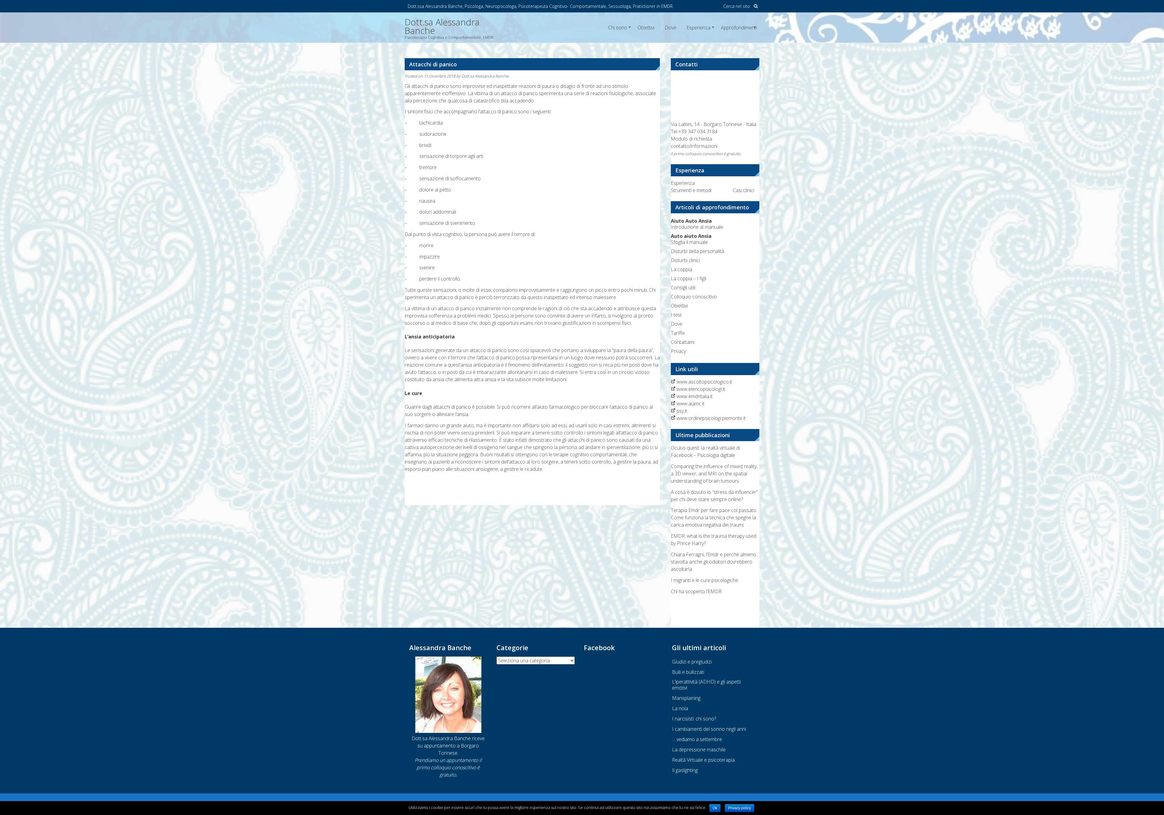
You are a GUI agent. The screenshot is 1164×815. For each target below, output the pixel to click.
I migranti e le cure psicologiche (704, 580)
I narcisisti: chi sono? (694, 719)
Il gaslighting (685, 770)
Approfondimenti (739, 27)
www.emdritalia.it (695, 396)
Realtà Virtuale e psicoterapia (703, 760)
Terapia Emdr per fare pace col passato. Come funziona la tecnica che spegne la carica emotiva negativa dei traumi (714, 517)
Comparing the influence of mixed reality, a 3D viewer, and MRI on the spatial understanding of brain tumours (714, 473)
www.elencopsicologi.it (701, 389)
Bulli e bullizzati (688, 672)
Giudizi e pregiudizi (692, 662)
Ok (715, 808)
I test (676, 314)
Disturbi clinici (685, 260)
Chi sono (617, 27)
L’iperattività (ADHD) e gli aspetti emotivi (706, 685)
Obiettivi (645, 27)
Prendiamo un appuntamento (446, 760)
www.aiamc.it (690, 403)
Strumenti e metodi (691, 190)
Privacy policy (739, 808)
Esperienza (699, 27)
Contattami (682, 342)
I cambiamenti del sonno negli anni (709, 729)
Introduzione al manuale (697, 224)
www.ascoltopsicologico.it (704, 381)
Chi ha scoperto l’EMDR (696, 591)
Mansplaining (686, 698)
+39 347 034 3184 (697, 131)
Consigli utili (683, 287)
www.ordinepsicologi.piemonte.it (711, 418)
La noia (680, 708)
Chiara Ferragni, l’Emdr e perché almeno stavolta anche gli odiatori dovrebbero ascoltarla (713, 561)
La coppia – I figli (688, 278)
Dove (670, 27)
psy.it (682, 410)
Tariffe (678, 333)
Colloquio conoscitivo (694, 296)
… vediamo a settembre (697, 739)
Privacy (678, 351)
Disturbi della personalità (697, 251)
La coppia (681, 269)
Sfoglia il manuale (691, 239)
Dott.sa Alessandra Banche (485, 76)
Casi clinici (743, 190)
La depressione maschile (699, 750)
